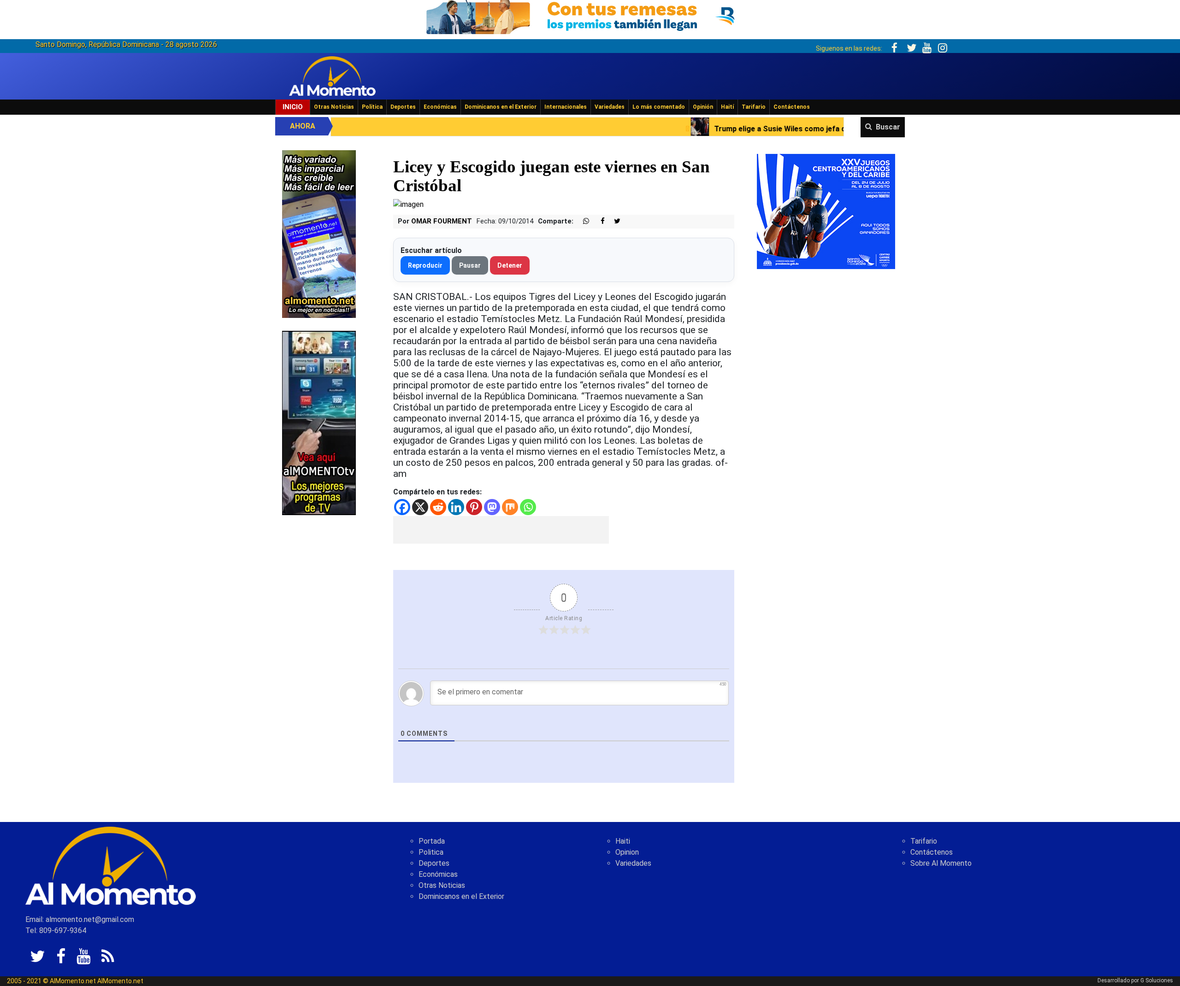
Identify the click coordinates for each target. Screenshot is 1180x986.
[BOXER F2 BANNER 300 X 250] (826, 210)
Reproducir (425, 265)
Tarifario (754, 107)
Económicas (440, 107)
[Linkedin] (456, 507)
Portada (432, 841)
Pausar (470, 265)
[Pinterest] (474, 507)
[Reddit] (438, 507)
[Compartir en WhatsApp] (582, 221)
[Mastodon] (492, 507)
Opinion (627, 852)
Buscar (888, 127)
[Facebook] (402, 507)
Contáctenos (791, 107)
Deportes (403, 107)
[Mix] (510, 507)
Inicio (293, 107)
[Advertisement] (501, 530)
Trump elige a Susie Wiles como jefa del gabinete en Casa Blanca (738, 128)
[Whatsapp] (528, 507)
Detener (509, 265)
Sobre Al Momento (941, 863)
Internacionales (565, 107)
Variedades (610, 107)
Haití (727, 107)
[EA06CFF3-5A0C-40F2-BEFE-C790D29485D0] (319, 422)
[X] (420, 507)
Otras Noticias (334, 107)
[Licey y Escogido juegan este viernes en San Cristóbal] (408, 204)
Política (372, 107)
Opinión (703, 107)
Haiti (622, 841)
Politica (431, 852)
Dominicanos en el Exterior (501, 107)
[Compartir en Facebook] (598, 221)
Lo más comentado (658, 107)
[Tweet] (613, 221)
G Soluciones (1156, 980)
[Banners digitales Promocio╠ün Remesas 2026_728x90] (590, 15)
